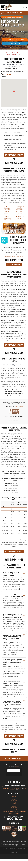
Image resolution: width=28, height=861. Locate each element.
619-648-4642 (16, 47)
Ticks (18, 214)
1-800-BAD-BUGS (14, 821)
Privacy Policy (13, 852)
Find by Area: (5, 787)
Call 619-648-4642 (14, 163)
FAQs (20, 54)
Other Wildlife (8, 220)
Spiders (19, 211)
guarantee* (19, 406)
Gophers (6, 216)
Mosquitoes (7, 218)
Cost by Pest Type (12, 54)
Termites (19, 213)
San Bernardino (17, 788)
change (17, 766)
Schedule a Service (14, 43)
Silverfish (20, 209)
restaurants (8, 256)
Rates (18, 52)
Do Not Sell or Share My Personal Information (14, 811)
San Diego (11, 787)
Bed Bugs (7, 208)
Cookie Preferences (14, 813)
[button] (14, 91)
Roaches (19, 208)
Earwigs (6, 213)
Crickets (6, 211)
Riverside (21, 787)
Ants (5, 206)
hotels (13, 256)
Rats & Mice (20, 206)
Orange (16, 787)
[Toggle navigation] (23, 7)
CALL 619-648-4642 (14, 260)
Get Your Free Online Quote (14, 39)
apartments (20, 256)
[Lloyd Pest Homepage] (6, 7)
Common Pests (10, 52)
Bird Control (7, 209)
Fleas (5, 214)
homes (23, 255)
